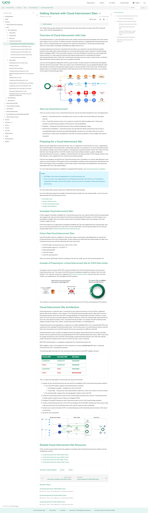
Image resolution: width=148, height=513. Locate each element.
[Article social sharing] (100, 19)
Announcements (9, 139)
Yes (63, 470)
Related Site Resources (66, 229)
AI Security (8, 122)
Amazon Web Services (49, 201)
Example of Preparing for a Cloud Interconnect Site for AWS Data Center (127, 32)
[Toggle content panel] (111, 14)
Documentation (10, 7)
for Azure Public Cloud (55, 457)
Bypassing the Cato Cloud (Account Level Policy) (21, 83)
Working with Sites (14, 65)
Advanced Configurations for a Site (18, 91)
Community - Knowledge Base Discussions (80, 510)
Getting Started (9, 16)
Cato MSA (62, 510)
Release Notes (8, 133)
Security (7, 119)
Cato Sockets (10, 109)
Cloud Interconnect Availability (18, 57)
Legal (6, 136)
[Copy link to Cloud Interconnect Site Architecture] (82, 307)
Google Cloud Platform (49, 206)
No (72, 470)
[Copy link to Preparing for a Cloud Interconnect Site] (84, 141)
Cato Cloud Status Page (39, 510)
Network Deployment (12, 111)
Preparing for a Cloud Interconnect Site (126, 21)
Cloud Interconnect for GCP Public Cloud (21, 52)
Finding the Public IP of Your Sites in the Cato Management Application (20, 94)
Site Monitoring (12, 98)
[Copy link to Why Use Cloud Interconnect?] (70, 109)
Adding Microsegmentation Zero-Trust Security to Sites (21, 74)
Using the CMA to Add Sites (16, 68)
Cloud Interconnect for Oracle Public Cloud (21, 55)
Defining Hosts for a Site (15, 77)
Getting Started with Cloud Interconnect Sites (22, 44)
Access (7, 125)
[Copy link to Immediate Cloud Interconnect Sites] (76, 211)
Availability (95, 169)
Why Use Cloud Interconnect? (126, 18)
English (137, 3)
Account (7, 128)
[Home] (6, 2)
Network (19, 7)
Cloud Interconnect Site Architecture (126, 37)
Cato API (7, 130)
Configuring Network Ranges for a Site (19, 71)
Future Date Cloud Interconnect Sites (127, 27)
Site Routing (12, 60)
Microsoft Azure (47, 199)
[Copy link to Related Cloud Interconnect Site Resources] (89, 445)
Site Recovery (11, 100)
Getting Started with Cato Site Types (18, 63)
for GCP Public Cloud (55, 460)
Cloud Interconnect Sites (47, 7)
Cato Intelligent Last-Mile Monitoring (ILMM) (18, 114)
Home (6, 19)
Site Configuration (33, 7)
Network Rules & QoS (12, 103)
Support (7, 141)
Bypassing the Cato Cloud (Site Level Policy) (20, 88)
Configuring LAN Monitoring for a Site (18, 80)
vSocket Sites (12, 35)
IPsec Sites (12, 38)
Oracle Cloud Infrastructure (50, 204)
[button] (137, 7)
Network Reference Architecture (15, 24)
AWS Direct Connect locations (78, 274)
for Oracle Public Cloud (55, 462)
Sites (25, 7)
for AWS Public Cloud (55, 455)
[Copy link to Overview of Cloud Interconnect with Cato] (88, 35)
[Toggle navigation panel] (37, 15)
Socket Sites (12, 33)
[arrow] (115, 16)
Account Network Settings (13, 106)
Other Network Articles (12, 117)
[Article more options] (107, 19)
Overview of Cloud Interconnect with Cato (127, 16)
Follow (93, 19)
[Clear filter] (33, 13)
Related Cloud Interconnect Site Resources (125, 40)
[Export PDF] (103, 19)
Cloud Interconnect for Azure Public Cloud (21, 49)
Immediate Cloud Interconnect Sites (128, 24)
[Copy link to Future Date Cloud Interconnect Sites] (77, 233)
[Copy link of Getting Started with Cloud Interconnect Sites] (99, 13)
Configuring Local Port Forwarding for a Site (20, 86)
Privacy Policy (52, 510)
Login (144, 3)
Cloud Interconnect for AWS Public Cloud (21, 46)
